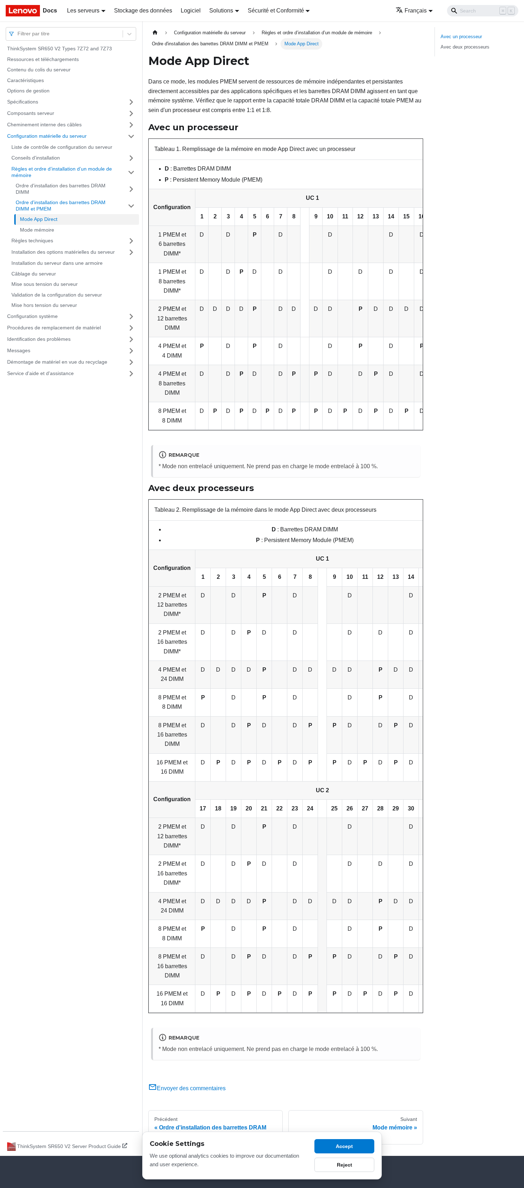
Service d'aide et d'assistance (40, 373)
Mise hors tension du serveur (44, 305)
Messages (18, 350)
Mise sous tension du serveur (44, 284)
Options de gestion (28, 90)
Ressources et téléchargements (43, 59)
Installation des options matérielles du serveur (63, 252)
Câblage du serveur (33, 274)
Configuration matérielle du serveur (47, 136)
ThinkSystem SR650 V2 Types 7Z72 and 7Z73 (59, 48)
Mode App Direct (38, 219)
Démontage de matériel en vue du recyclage (57, 362)
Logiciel (191, 10)
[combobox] (18, 34)
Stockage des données (143, 10)
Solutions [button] (221, 10)
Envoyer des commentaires (191, 1088)
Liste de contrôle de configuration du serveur (61, 147)
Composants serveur (30, 113)
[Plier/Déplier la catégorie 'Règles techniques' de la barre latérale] (131, 241)
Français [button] (416, 10)
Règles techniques (32, 240)
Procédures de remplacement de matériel (54, 327)
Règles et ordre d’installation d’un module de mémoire (61, 172)
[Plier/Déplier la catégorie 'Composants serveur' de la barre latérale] (131, 113)
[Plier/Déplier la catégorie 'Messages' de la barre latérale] (131, 351)
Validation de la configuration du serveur (56, 295)
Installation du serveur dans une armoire (57, 263)
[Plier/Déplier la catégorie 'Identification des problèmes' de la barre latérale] (131, 339)
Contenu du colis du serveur (39, 69)
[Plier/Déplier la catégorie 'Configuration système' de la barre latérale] (131, 316)
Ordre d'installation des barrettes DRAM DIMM (61, 189)
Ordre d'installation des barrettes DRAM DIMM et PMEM (61, 205)
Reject (344, 1165)
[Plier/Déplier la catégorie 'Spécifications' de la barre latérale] (131, 102)
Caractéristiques (25, 80)
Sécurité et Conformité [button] (276, 10)
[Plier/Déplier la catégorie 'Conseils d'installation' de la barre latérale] (131, 158)
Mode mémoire (37, 230)
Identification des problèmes (39, 339)
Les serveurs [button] (83, 10)
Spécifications (22, 102)
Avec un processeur (461, 36)
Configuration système (32, 316)
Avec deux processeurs (465, 47)
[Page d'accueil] (155, 32)
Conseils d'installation (35, 158)
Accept (344, 1146)
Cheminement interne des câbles (44, 124)
